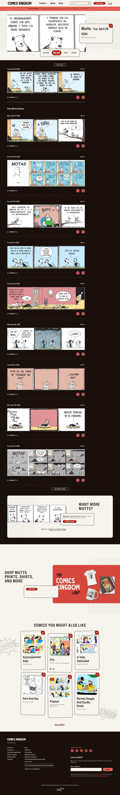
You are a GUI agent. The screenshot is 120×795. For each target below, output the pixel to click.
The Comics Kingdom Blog (14, 752)
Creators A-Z (10, 750)
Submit (107, 769)
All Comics (10, 759)
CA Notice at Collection (31, 757)
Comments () (13, 97)
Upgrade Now (69, 521)
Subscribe (99, 3)
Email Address (76, 766)
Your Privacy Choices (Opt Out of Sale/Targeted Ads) (39, 765)
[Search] (89, 3)
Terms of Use (28, 761)
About (26, 747)
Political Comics (11, 757)
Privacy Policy (28, 752)
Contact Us (27, 750)
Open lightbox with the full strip (46, 82)
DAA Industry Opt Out (30, 754)
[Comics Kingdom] (16, 739)
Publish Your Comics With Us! (32, 769)
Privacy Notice (103, 776)
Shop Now (32, 589)
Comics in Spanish (12, 754)
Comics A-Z (10, 747)
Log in (110, 3)
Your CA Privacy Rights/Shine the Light (35, 759)
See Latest (61, 65)
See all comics (59, 724)
